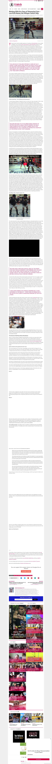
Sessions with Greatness (24, 563)
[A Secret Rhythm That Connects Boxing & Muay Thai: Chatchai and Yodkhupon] (34, 614)
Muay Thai (15, 575)
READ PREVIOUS (11, 581)
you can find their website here (28, 558)
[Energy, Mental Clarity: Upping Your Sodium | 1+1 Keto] (17, 709)
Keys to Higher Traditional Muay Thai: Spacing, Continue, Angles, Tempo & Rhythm (33, 659)
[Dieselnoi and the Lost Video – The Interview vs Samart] (17, 662)
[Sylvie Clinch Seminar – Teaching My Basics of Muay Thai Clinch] (17, 671)
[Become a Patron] (17, 638)
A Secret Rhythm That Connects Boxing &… (13, 725)
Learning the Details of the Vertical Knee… (37, 725)
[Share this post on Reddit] (38, 578)
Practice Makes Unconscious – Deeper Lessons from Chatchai (33, 669)
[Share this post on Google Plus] (28, 578)
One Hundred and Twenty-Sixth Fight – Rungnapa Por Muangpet (35, 583)
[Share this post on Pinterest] (31, 578)
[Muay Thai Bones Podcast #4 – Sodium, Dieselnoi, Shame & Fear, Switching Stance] (17, 700)
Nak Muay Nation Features (22, 575)
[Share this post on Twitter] (24, 578)
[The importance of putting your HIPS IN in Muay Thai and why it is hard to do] (34, 623)
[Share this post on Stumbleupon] (35, 578)
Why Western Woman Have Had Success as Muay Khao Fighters (33, 650)
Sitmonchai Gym (34, 43)
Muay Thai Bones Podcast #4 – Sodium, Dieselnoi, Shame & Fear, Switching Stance (17, 697)
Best (12, 642)
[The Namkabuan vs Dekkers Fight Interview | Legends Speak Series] (17, 681)
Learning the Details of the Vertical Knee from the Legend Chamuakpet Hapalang (34, 630)
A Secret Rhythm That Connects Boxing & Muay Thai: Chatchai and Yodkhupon (34, 611)
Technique (30, 575)
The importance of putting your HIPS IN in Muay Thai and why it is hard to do (34, 621)
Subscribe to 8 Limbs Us (26, 597)
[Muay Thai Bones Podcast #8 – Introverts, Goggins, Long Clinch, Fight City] (17, 690)
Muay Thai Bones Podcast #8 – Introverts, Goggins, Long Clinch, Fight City (16, 688)
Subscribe (10, 0)
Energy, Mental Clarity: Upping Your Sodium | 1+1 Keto (17, 708)
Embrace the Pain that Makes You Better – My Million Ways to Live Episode (17, 583)
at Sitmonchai (34, 297)
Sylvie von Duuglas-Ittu (13, 40)
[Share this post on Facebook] (21, 578)
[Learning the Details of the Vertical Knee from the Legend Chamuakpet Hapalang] (34, 633)
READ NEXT (41, 581)
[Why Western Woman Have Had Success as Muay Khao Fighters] (34, 652)
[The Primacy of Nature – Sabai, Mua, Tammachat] (17, 652)
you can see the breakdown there (35, 341)
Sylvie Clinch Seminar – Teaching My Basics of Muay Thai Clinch (17, 670)
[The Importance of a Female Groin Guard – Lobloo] (34, 642)
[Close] (50, 739)
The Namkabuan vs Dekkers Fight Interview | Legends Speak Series (17, 679)
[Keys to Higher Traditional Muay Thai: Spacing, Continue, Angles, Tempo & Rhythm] (34, 661)
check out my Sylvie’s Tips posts (34, 561)
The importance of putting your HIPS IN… (25, 725)
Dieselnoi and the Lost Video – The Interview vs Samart (17, 660)
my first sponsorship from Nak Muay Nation (28, 44)
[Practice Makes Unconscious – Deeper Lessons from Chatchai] (34, 671)
